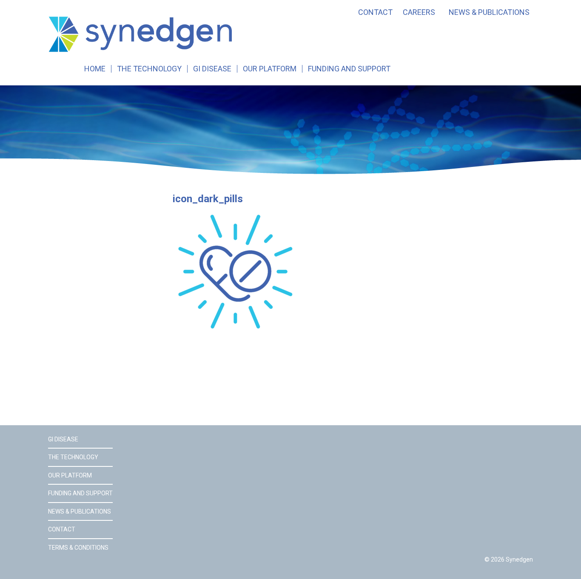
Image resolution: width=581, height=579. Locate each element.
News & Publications (489, 12)
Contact (375, 12)
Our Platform (269, 69)
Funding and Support (349, 69)
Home (94, 69)
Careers (419, 12)
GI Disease (212, 69)
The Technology (149, 69)
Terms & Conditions (78, 547)
